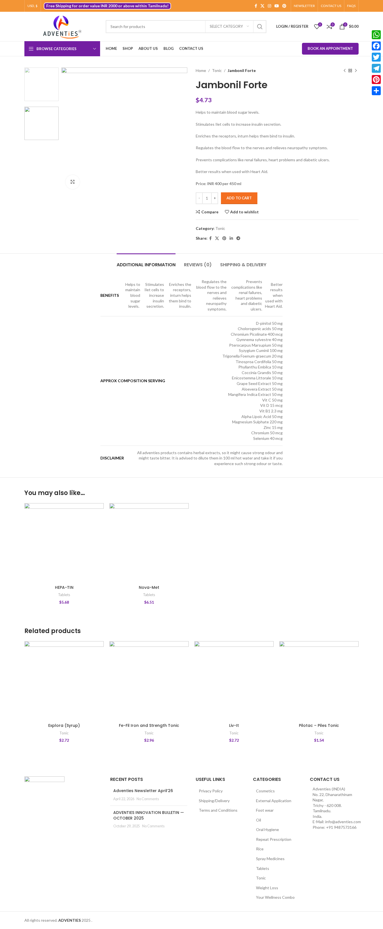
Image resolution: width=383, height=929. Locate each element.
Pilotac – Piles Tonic (319, 725)
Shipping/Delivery (214, 800)
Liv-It (234, 725)
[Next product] (356, 70)
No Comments (148, 799)
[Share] (376, 90)
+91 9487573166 (341, 827)
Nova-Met (149, 587)
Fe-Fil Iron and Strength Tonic (149, 725)
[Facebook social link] (256, 6)
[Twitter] (376, 57)
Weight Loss (267, 887)
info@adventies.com (343, 821)
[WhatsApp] (376, 34)
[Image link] (44, 789)
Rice (260, 848)
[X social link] (262, 6)
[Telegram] (376, 68)
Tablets (64, 594)
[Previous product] (344, 70)
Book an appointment (330, 48)
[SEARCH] (259, 26)
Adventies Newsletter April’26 (143, 790)
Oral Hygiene (267, 829)
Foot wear (265, 810)
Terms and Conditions (218, 810)
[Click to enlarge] (73, 182)
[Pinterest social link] (284, 6)
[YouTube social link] (277, 6)
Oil (258, 820)
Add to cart (239, 198)
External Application (273, 800)
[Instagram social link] (269, 6)
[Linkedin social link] (231, 238)
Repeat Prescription (273, 839)
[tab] (146, 261)
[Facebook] (376, 46)
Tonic (217, 70)
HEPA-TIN (64, 587)
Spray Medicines (270, 858)
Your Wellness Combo (275, 897)
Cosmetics (265, 790)
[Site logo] (62, 26)
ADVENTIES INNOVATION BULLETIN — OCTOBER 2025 (148, 815)
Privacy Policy (211, 790)
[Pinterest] (376, 79)
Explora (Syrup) (64, 725)
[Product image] (64, 543)
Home (201, 70)
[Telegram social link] (238, 238)
